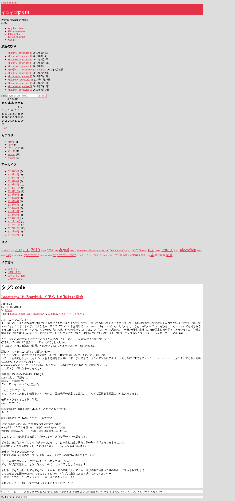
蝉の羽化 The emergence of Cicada (27, 69)
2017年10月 (14, 228)
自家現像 (160, 255)
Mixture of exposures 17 (20, 56)
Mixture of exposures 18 (20, 52)
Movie (11, 141)
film (78, 250)
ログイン (13, 269)
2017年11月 (14, 225)
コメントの (17, 275)
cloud (56, 250)
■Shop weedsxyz (16, 31)
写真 (125, 255)
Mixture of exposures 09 (20, 86)
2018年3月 (13, 211)
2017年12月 (14, 221)
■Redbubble (14, 34)
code (29, 313)
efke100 (73, 250)
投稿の (14, 272)
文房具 (142, 255)
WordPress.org (15, 278)
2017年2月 (13, 235)
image (54, 313)
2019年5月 (13, 184)
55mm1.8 (5, 250)
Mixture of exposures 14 (20, 66)
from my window (118, 250)
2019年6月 (13, 181)
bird (44, 250)
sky (8, 255)
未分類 (11, 151)
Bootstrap (15, 313)
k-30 (151, 250)
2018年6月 (13, 201)
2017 (18, 250)
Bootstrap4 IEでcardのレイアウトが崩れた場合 (42, 297)
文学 (135, 255)
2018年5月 (13, 204)
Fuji (129, 250)
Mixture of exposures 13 (20, 73)
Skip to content (8, 2)
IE (48, 313)
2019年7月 (13, 178)
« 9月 (5, 128)
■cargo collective (16, 36)
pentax (166, 249)
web (61, 313)
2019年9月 (13, 171)
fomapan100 (102, 250)
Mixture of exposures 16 (20, 59)
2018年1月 (13, 218)
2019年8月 (13, 174)
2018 (26, 250)
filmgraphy (84, 250)
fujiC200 (137, 250)
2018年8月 (13, 198)
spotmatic (31, 255)
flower (92, 250)
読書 (169, 255)
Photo (11, 144)
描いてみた (14, 147)
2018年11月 (14, 188)
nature (157, 250)
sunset (48, 255)
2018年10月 (14, 191)
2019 (35, 249)
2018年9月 (13, 194)
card (23, 313)
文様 (148, 255)
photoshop (188, 250)
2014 (12, 250)
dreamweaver (39, 313)
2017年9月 (13, 231)
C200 (50, 250)
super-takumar (64, 254)
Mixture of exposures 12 (20, 76)
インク (80, 255)
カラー (87, 255)
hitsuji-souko (7, 5)
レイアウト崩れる (74, 313)
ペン (112, 255)
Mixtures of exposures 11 (20, 79)
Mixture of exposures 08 (20, 89)
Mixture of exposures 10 (20, 83)
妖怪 (130, 255)
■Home (12, 39)
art (42, 250)
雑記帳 (11, 157)
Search (4, 95)
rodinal (199, 250)
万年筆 (118, 255)
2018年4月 (13, 208)
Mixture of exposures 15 (20, 63)
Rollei (3, 255)
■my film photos (16, 28)
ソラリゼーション (101, 255)
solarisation (17, 255)
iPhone (144, 250)
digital (64, 250)
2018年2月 (13, 214)
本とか (11, 154)
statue (42, 255)
